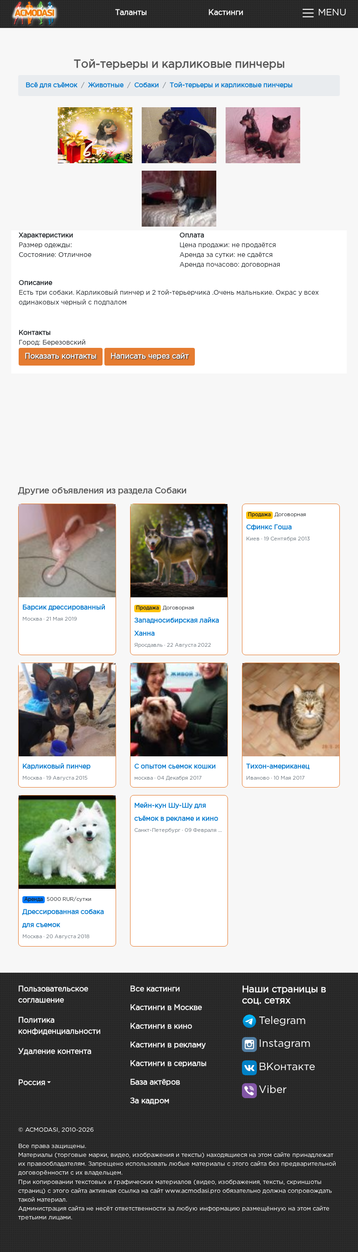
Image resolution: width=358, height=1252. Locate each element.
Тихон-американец (278, 766)
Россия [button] (31, 1082)
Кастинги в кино (161, 1026)
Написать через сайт (149, 356)
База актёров (155, 1082)
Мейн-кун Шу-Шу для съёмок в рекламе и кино (176, 812)
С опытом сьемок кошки (175, 766)
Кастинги (225, 12)
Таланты (131, 12)
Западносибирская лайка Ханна (176, 627)
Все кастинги (155, 989)
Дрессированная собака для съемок (63, 918)
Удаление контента (54, 1051)
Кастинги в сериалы (168, 1063)
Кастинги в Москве (166, 1007)
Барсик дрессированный (63, 607)
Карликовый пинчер (56, 766)
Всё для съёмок (51, 85)
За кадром (149, 1101)
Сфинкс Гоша (269, 527)
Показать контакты (60, 356)
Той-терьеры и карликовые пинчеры (231, 85)
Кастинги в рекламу (168, 1045)
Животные (106, 85)
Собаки (146, 85)
